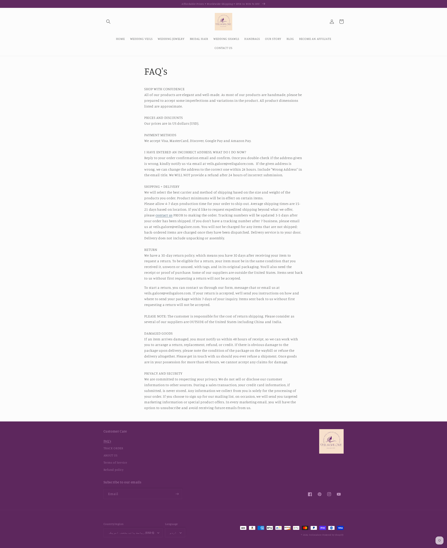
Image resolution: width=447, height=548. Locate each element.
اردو (173, 532)
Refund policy (114, 469)
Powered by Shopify (333, 534)
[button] (108, 21)
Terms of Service (115, 462)
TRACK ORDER (113, 448)
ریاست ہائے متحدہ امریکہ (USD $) (131, 532)
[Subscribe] (177, 494)
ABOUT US (111, 455)
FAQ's (107, 441)
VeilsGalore (315, 534)
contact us (164, 215)
